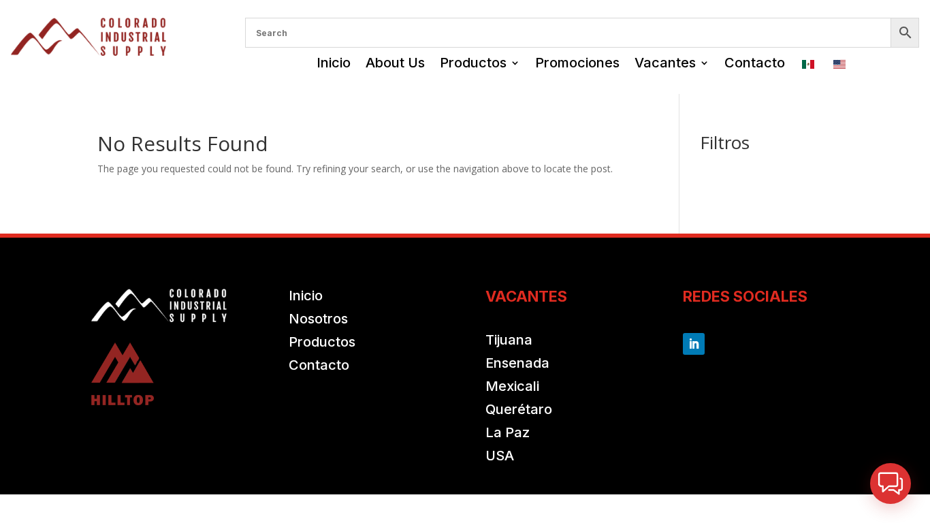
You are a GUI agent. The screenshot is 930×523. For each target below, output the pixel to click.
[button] (890, 483)
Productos (473, 62)
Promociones (577, 62)
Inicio (334, 62)
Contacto (754, 62)
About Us (395, 62)
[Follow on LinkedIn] (694, 344)
